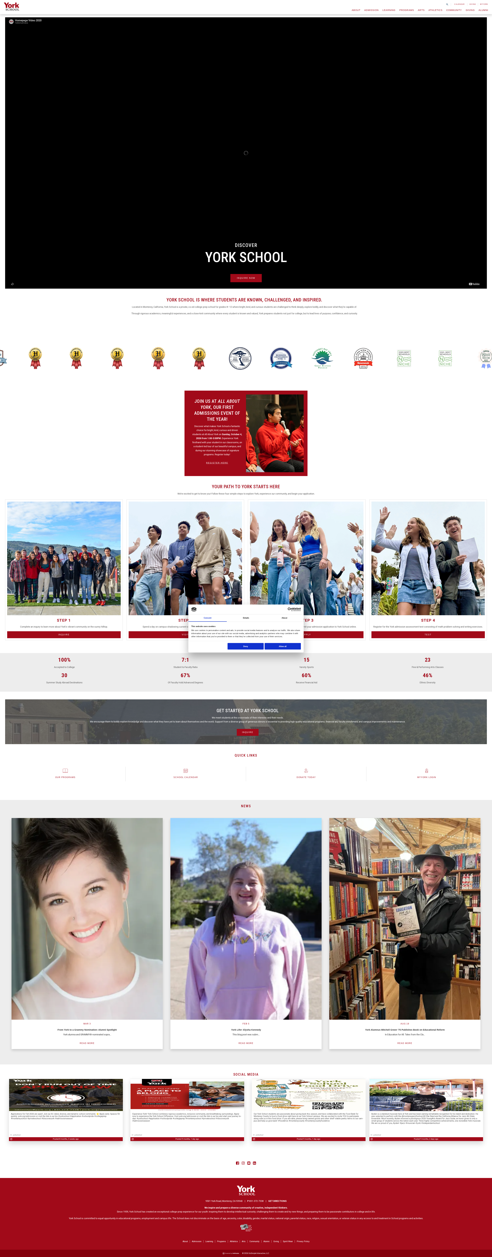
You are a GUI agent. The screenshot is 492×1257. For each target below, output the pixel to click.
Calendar (459, 4)
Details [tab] (246, 618)
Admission (371, 10)
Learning (389, 10)
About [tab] (284, 618)
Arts (421, 10)
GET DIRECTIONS (277, 1201)
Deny (245, 646)
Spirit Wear (288, 1241)
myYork (484, 4)
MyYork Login (426, 777)
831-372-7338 (256, 1201)
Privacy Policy (303, 1241)
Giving (472, 4)
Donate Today (306, 777)
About (356, 10)
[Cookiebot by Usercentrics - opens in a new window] (289, 609)
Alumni (483, 10)
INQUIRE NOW (246, 278)
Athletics (435, 10)
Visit (185, 635)
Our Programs (65, 777)
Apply (306, 635)
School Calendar (185, 777)
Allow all (282, 646)
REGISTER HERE (217, 463)
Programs (406, 10)
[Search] (447, 4)
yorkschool (16, 1135)
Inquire (64, 635)
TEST (428, 635)
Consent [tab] (207, 618)
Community (454, 10)
